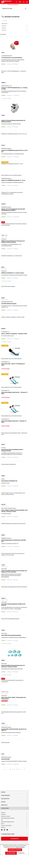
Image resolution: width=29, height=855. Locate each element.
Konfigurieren (21, 853)
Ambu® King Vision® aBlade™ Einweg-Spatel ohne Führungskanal (13, 698)
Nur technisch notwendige (15, 849)
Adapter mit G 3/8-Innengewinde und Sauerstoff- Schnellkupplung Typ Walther (13, 209)
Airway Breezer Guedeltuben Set (9, 481)
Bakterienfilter (4, 23)
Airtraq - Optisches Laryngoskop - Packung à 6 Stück (14, 333)
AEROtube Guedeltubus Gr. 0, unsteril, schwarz (12, 273)
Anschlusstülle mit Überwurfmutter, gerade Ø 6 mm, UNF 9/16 (14, 729)
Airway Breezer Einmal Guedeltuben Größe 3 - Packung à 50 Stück (12, 450)
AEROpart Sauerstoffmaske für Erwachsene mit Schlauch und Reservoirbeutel (13, 241)
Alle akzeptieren (11, 853)
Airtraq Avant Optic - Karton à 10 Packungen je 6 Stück (13, 364)
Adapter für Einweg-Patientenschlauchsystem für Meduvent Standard (13, 121)
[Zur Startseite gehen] (6, 2)
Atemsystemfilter (5, 759)
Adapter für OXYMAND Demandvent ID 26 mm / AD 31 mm (14, 151)
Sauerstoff (4, 30)
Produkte (4, 20)
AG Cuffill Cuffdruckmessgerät (8, 303)
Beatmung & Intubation (12, 16)
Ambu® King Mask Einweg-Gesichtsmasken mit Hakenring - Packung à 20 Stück (13, 666)
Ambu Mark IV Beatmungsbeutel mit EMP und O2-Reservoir (13, 604)
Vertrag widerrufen (14, 838)
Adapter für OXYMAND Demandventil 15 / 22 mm (13, 180)
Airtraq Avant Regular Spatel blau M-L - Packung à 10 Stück (14, 393)
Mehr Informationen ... (20, 847)
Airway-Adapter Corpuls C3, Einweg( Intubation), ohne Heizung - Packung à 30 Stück (14, 511)
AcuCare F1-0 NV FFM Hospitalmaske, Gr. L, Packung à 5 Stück (14, 88)
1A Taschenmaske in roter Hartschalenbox (11, 57)
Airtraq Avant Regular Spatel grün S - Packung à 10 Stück (13, 421)
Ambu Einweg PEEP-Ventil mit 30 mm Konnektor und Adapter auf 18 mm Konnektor (14, 571)
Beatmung (4, 25)
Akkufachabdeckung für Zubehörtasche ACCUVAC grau (13, 540)
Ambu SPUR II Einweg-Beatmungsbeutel (11, 635)
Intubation (4, 28)
